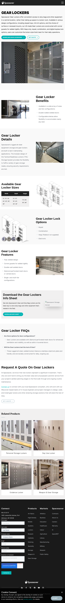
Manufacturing (44, 542)
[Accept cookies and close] (62, 592)
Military (42, 546)
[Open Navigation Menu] (62, 2)
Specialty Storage (31, 548)
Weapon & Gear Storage (32, 556)
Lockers (30, 530)
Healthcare (43, 526)
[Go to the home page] (32, 582)
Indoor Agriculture (43, 532)
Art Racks (31, 513)
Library (42, 538)
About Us (55, 518)
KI (52, 530)
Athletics (42, 513)
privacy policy (28, 599)
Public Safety (44, 554)
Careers (54, 522)
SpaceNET (55, 534)
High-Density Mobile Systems (32, 522)
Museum (42, 550)
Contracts (55, 513)
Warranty (55, 526)
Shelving (30, 542)
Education (43, 522)
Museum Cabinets (31, 536)
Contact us (5, 387)
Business (42, 518)
